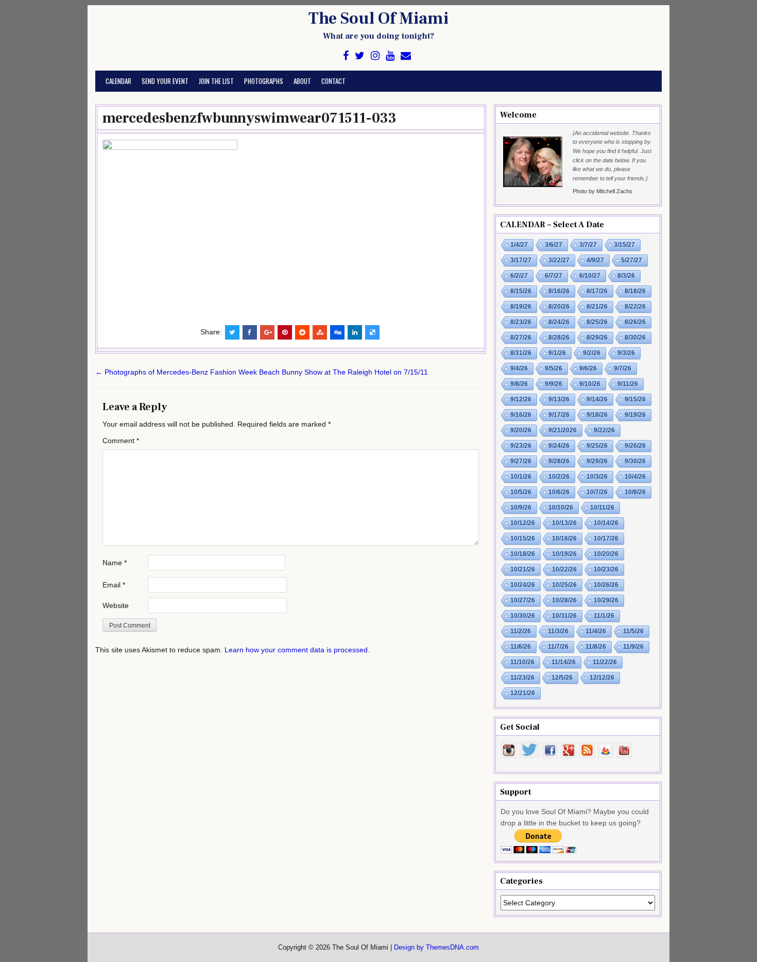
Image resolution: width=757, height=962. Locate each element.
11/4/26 (596, 631)
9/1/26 (557, 353)
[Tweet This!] (232, 332)
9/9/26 (553, 383)
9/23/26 (520, 445)
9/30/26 (635, 461)
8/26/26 (635, 322)
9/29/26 (597, 461)
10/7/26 (597, 492)
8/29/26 (597, 337)
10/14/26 (606, 523)
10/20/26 (606, 554)
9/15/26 (635, 399)
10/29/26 (606, 600)
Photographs (263, 81)
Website (115, 605)
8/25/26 (597, 322)
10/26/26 (606, 584)
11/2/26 (520, 631)
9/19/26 (635, 414)
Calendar (118, 81)
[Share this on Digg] (337, 332)
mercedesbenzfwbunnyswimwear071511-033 (249, 118)
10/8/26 (635, 492)
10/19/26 (564, 554)
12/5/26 (562, 677)
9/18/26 (597, 414)
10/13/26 (564, 523)
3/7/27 (588, 244)
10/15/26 (522, 538)
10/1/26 (520, 476)
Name (114, 563)
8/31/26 (520, 353)
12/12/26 (602, 677)
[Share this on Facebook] (250, 332)
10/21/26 (522, 569)
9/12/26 (520, 399)
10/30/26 (522, 615)
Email (113, 585)
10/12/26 (522, 523)
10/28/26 (564, 600)
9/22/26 (604, 430)
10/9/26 (520, 507)
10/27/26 (522, 600)
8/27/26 (520, 337)
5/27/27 (631, 260)
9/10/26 (589, 383)
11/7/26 (558, 646)
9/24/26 (559, 445)
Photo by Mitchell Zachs (602, 191)
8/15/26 (520, 291)
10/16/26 (564, 538)
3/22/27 (559, 260)
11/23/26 (522, 677)
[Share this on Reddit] (302, 332)
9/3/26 (626, 353)
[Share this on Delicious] (372, 332)
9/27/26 (520, 461)
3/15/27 (624, 244)
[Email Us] (406, 55)
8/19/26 (520, 306)
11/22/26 (605, 662)
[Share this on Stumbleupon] (320, 332)
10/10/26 (560, 507)
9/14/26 (597, 399)
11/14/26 (564, 662)
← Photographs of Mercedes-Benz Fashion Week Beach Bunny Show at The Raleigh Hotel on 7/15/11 (261, 372)
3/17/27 (520, 260)
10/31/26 (564, 615)
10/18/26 (522, 554)
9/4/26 (519, 368)
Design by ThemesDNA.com (436, 947)
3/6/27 (553, 244)
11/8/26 (596, 646)
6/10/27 (589, 275)
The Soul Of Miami (378, 18)
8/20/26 (559, 306)
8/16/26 (559, 291)
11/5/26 (633, 631)
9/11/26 (627, 383)
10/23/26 (606, 569)
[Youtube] (390, 55)
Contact (333, 81)
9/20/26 (520, 430)
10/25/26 (564, 584)
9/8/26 (519, 383)
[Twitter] (360, 55)
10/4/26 (635, 476)
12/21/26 (522, 693)
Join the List (216, 81)
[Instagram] (375, 55)
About (302, 81)
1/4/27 (519, 244)
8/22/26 (635, 306)
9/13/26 (559, 399)
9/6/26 (588, 368)
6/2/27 (519, 275)
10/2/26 (559, 476)
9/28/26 (559, 461)
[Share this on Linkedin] (355, 332)
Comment (120, 440)
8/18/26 (635, 291)
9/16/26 (520, 414)
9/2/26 (591, 353)
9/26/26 (635, 445)
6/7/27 (553, 275)
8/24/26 (559, 322)
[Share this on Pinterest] (285, 332)
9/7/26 (622, 368)
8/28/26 (559, 337)
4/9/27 (595, 260)
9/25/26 (597, 445)
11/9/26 (633, 646)
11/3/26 (558, 631)
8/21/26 (597, 306)
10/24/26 (522, 584)
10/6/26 (559, 492)
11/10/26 (522, 662)
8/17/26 (597, 291)
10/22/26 (564, 569)
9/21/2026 (562, 430)
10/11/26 (602, 507)
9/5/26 (553, 368)
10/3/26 (597, 476)
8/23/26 (520, 322)
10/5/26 (520, 492)
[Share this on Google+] (267, 332)
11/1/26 (604, 615)
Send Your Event (165, 81)
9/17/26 (559, 414)
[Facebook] (346, 55)
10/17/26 (606, 538)
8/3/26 (626, 275)
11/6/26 (520, 646)
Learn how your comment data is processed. (297, 650)
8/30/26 (635, 337)
